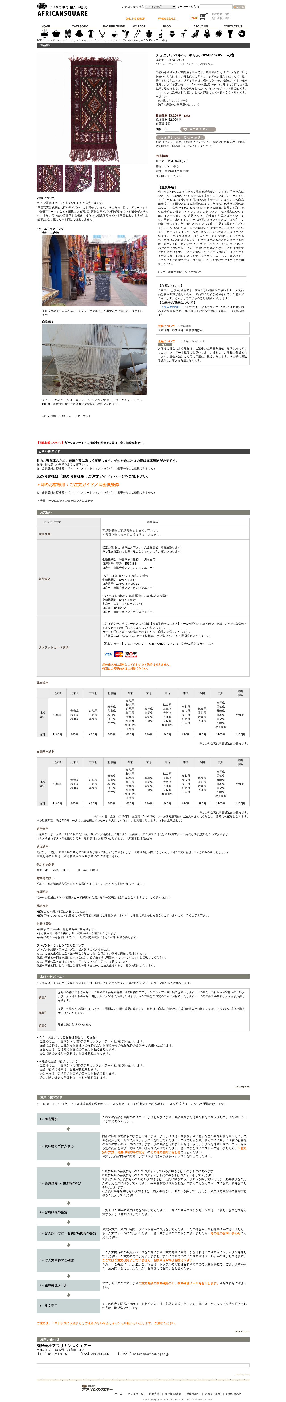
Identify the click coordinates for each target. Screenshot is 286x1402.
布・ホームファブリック (67, 40)
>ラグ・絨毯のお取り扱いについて (177, 104)
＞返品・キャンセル (192, 341)
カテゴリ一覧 (136, 1393)
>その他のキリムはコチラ (172, 100)
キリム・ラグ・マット (97, 40)
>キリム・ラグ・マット (170, 63)
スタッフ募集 (213, 1393)
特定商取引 (193, 1393)
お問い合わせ (234, 1393)
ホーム (118, 1393)
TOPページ (43, 40)
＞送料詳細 (184, 326)
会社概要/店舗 (173, 1393)
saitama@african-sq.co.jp (151, 1354)
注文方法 (154, 1393)
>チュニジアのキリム (200, 63)
